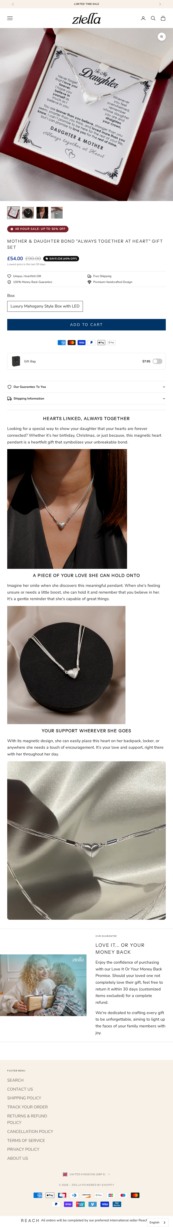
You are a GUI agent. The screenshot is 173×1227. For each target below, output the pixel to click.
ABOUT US (17, 1158)
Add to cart (86, 324)
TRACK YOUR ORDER (27, 1107)
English (154, 1222)
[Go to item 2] (28, 212)
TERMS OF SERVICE (26, 1140)
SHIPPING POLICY (24, 1098)
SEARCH (15, 1080)
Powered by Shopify (98, 1184)
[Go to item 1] (13, 212)
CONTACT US (20, 1089)
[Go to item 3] (42, 212)
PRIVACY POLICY (23, 1149)
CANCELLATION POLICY (30, 1131)
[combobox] (157, 1222)
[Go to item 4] (56, 212)
